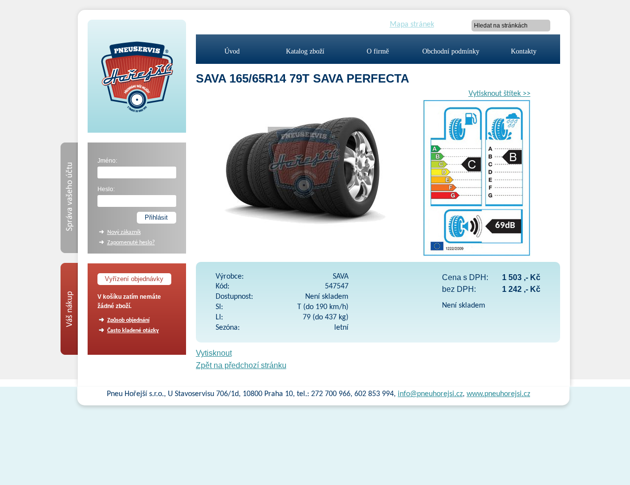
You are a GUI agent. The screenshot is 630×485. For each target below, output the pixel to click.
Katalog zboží (305, 51)
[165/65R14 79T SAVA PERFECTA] (304, 234)
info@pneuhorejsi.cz (430, 394)
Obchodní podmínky (450, 51)
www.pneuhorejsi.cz (498, 394)
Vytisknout (214, 353)
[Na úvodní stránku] (137, 128)
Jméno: (107, 160)
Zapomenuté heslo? (131, 243)
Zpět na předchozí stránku (241, 365)
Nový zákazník (124, 232)
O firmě (378, 51)
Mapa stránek (412, 25)
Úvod (232, 51)
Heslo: (106, 189)
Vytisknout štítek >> (500, 94)
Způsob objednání (128, 320)
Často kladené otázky (133, 331)
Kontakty (523, 51)
